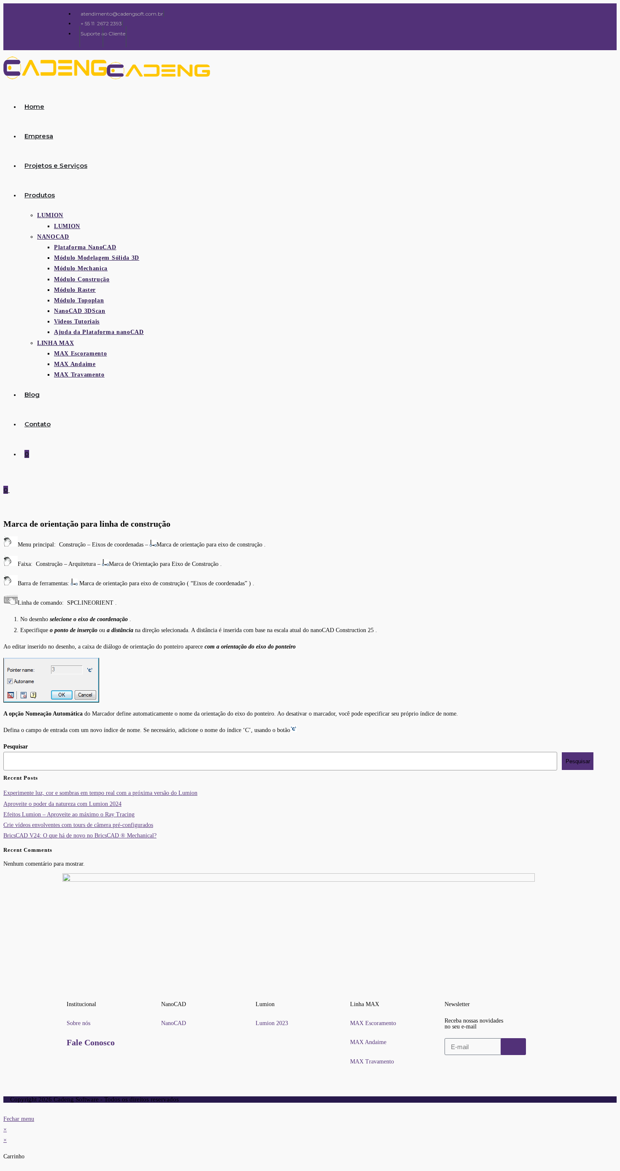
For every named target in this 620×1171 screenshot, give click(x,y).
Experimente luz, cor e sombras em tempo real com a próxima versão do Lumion (100, 793)
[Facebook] (69, 36)
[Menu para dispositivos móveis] (12, 490)
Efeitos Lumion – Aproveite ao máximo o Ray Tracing (69, 814)
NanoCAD (173, 1023)
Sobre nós (78, 1023)
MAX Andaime (368, 1042)
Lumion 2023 (272, 1023)
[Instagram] (92, 36)
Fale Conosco (91, 1042)
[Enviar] (513, 1046)
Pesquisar (15, 746)
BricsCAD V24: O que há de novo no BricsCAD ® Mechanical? (79, 835)
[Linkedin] (116, 36)
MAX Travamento (372, 1061)
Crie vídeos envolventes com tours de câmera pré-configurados (78, 825)
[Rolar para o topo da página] (5, 1108)
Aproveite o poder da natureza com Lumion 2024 (62, 804)
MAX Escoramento (373, 1023)
